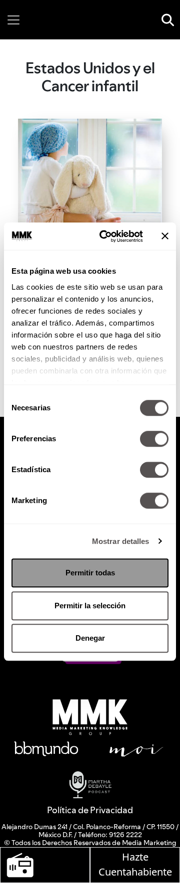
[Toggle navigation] (13, 19)
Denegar (90, 638)
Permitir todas (90, 572)
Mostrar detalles (121, 541)
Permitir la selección (90, 605)
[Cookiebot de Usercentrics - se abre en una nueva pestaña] (105, 236)
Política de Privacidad (90, 810)
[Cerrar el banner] (165, 236)
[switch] (154, 439)
